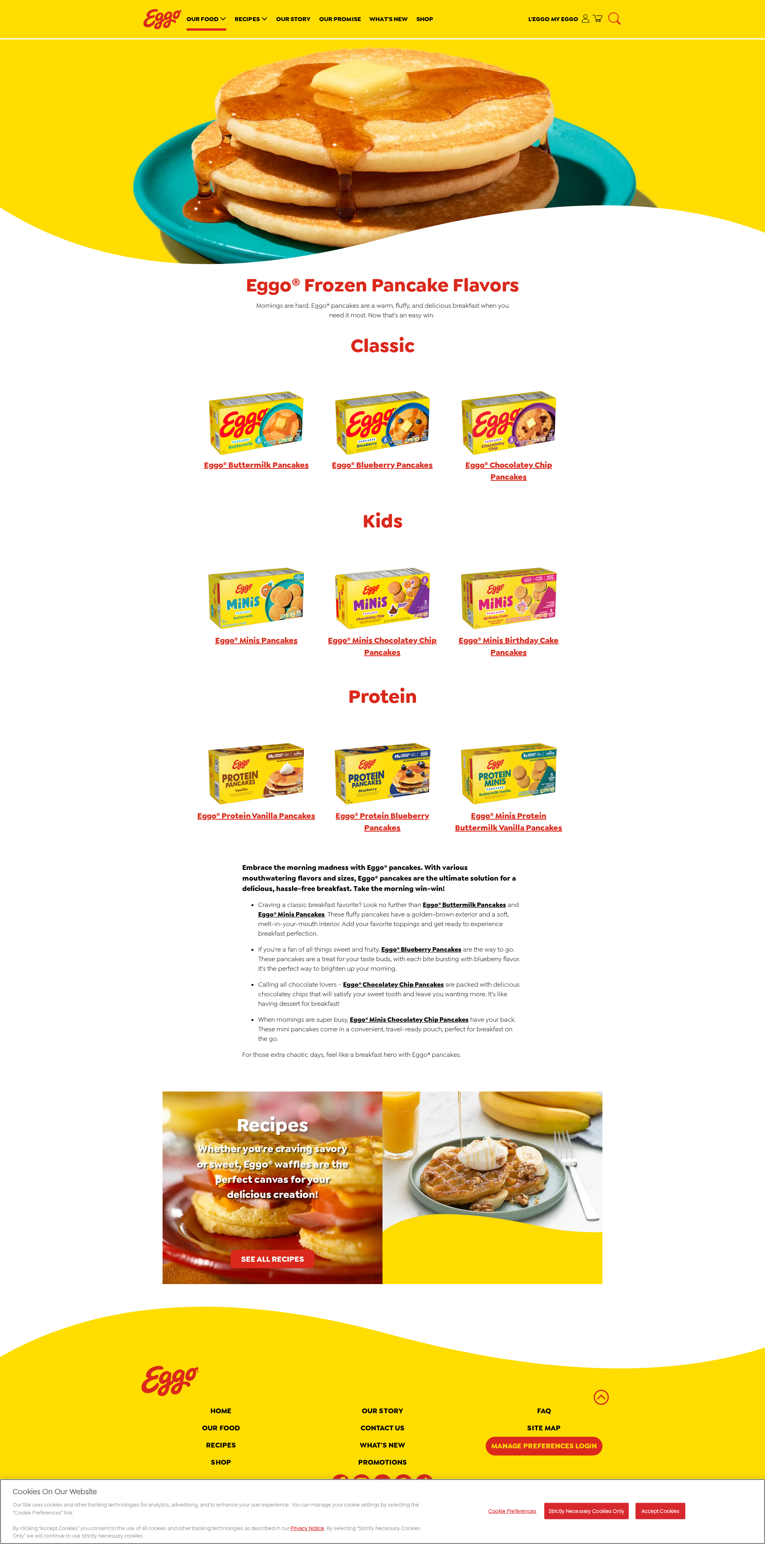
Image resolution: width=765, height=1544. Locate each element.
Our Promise (340, 19)
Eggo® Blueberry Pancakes (421, 949)
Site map (544, 1428)
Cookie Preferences (512, 1510)
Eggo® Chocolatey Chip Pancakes (393, 984)
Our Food (202, 19)
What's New (388, 19)
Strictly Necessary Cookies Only (586, 1510)
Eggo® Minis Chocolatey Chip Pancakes (409, 1019)
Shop (424, 19)
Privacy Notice (307, 1528)
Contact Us (383, 1428)
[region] (382, 1511)
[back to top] (601, 1397)
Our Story (293, 19)
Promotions (382, 1462)
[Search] (615, 19)
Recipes (247, 19)
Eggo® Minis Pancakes (291, 914)
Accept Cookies (660, 1510)
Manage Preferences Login (544, 1446)
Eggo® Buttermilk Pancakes (464, 905)
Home (220, 1411)
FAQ (544, 1411)
